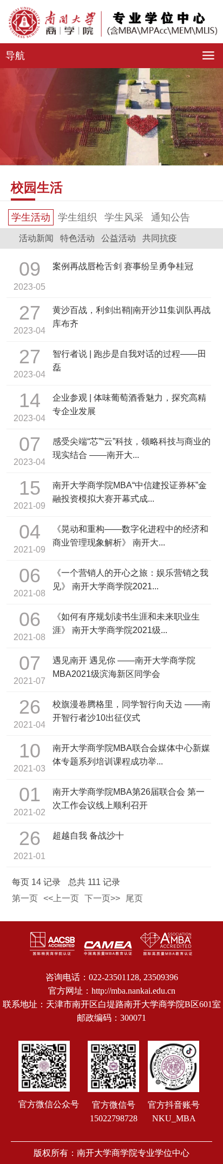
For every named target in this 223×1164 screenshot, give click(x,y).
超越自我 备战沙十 (88, 835)
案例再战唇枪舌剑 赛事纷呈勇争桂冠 (123, 266)
